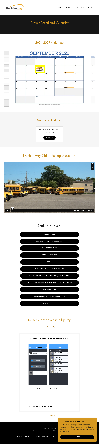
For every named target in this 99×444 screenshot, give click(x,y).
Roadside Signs (49, 289)
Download (49, 137)
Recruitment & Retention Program (49, 296)
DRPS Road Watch (49, 255)
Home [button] (19, 437)
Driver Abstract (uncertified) (49, 241)
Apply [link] (69, 7)
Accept (77, 437)
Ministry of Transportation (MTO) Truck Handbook (49, 282)
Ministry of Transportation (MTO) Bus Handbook (49, 276)
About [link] (45, 437)
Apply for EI (49, 234)
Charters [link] (79, 7)
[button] (90, 7)
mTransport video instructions (49, 269)
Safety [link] (53, 437)
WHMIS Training (49, 303)
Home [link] (60, 7)
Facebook (49, 262)
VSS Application (49, 248)
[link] (15, 7)
